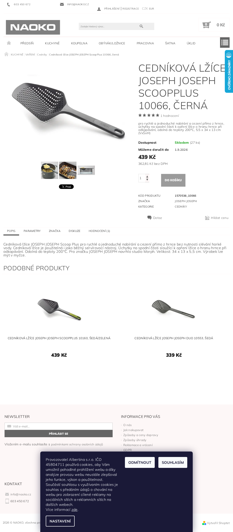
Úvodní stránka (9, 43)
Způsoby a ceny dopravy (140, 435)
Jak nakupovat (133, 430)
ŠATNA (170, 43)
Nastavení (60, 521)
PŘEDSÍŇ (27, 43)
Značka (55, 231)
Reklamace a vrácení (138, 445)
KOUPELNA (79, 43)
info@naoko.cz (20, 494)
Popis (11, 231)
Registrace (130, 8)
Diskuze (74, 231)
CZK (145, 8)
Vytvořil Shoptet (218, 523)
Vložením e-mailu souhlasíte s (54, 444)
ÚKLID (191, 43)
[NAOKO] (33, 27)
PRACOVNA (145, 43)
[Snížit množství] (147, 180)
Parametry (32, 231)
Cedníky (181, 206)
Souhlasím (173, 462)
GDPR (127, 450)
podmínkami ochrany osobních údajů (77, 444)
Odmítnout (139, 462)
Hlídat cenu (219, 218)
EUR (151, 8)
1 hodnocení (169, 116)
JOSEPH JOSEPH (186, 201)
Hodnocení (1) (99, 231)
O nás (127, 425)
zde (74, 509)
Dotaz (157, 218)
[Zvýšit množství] (147, 176)
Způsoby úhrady (134, 440)
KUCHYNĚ (52, 43)
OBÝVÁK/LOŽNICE (112, 43)
